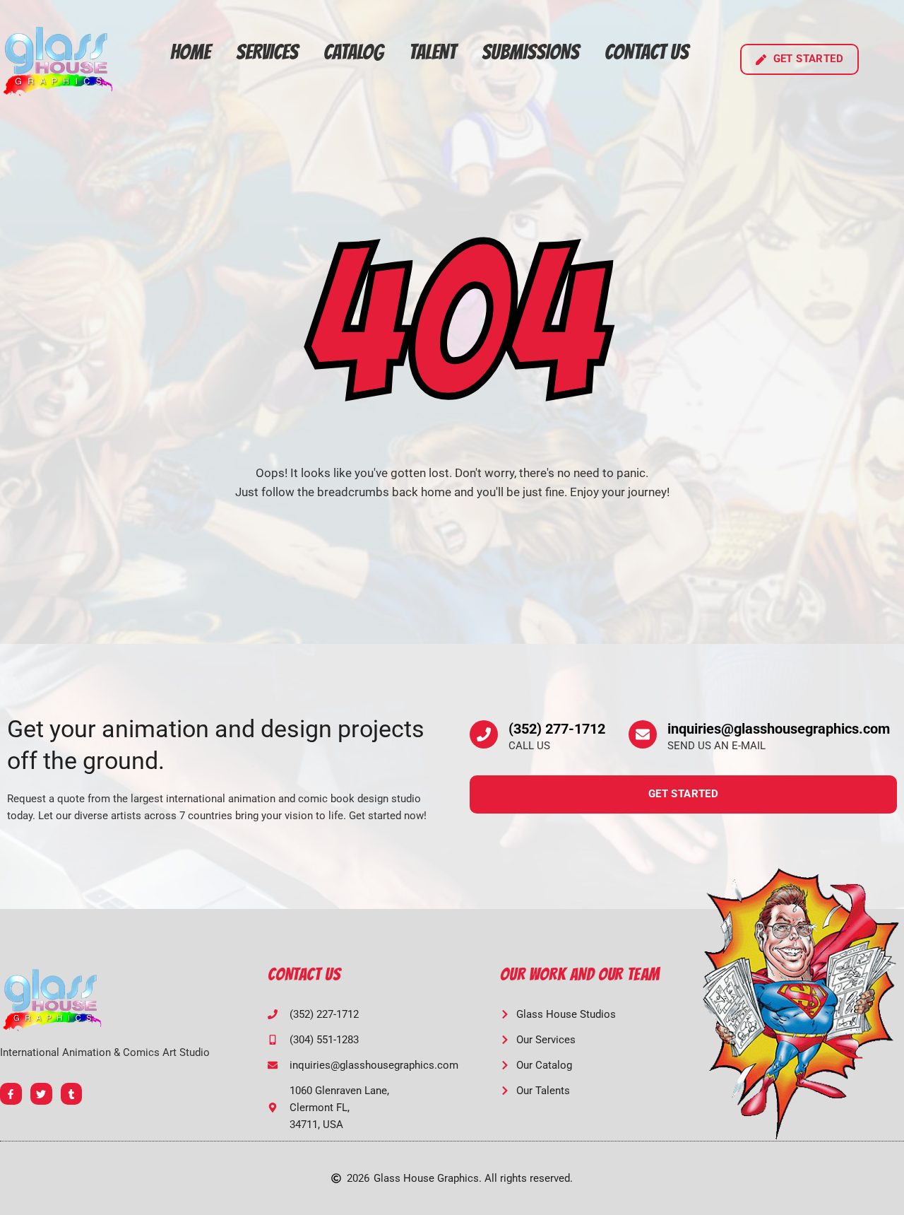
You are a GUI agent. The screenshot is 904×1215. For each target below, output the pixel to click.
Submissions (530, 52)
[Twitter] (41, 1094)
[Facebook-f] (11, 1094)
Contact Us (647, 52)
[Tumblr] (72, 1094)
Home (190, 52)
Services (267, 52)
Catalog (353, 52)
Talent (432, 52)
